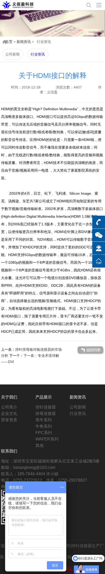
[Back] (90, 350)
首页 (8, 42)
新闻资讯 (24, 42)
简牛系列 (43, 420)
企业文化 (9, 413)
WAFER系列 (46, 439)
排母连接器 (45, 413)
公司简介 (9, 407)
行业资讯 (38, 54)
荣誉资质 (9, 420)
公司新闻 (12, 54)
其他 (39, 445)
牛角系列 (43, 426)
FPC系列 (43, 432)
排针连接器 (45, 407)
